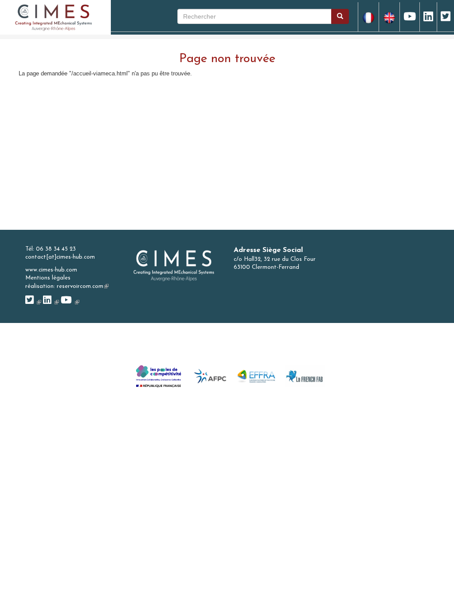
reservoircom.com (83, 286)
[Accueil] (53, 16)
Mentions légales (47, 278)
